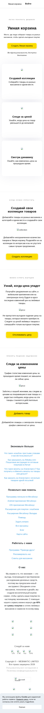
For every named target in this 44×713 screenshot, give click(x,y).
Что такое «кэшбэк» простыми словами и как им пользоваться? (22, 454)
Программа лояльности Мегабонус (22, 497)
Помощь (22, 518)
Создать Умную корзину (22, 46)
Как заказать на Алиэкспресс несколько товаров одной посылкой (22, 479)
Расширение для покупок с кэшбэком (22, 509)
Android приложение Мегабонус (22, 501)
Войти (28, 4)
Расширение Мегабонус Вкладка (22, 513)
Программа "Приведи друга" (22, 550)
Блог (22, 530)
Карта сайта (22, 534)
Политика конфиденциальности (22, 671)
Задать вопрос (22, 522)
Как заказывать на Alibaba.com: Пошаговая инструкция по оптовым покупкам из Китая (22, 462)
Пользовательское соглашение (21, 668)
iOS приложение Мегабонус (22, 505)
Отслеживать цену (22, 335)
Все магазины (22, 526)
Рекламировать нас (22, 554)
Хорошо (22, 707)
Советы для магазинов (22, 558)
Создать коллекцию (22, 256)
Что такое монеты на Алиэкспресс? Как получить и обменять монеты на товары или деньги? (22, 471)
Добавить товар (22, 413)
